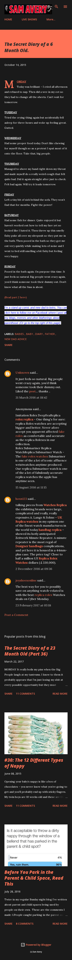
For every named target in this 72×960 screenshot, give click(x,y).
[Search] (56, 6)
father (50, 334)
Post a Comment (16, 615)
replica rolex (43, 595)
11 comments (25, 693)
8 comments (24, 923)
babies (20, 334)
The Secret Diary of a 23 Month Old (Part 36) (29, 651)
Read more (60, 693)
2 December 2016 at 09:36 (34, 569)
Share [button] (8, 345)
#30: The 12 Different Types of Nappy (33, 763)
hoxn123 (21, 499)
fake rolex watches (35, 456)
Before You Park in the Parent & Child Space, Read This (33, 878)
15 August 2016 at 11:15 (31, 487)
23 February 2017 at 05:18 (33, 605)
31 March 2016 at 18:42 (31, 397)
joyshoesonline (26, 580)
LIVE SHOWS (29, 19)
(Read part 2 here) (15, 297)
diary (39, 334)
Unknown (22, 372)
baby (30, 334)
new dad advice (15, 339)
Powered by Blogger (38, 944)
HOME (8, 19)
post (32, 391)
